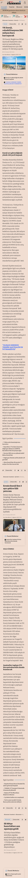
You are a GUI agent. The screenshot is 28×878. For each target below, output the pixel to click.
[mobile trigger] (2, 2)
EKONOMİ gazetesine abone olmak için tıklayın (14, 11)
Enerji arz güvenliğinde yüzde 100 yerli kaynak (13, 78)
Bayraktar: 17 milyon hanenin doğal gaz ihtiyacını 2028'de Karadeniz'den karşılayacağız (12, 448)
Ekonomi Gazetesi (7, 20)
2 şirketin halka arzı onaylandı (14, 797)
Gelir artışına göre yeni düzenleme (13, 874)
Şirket (17, 477)
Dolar (16, 15)
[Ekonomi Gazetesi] (14, 3)
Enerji (16, 20)
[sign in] (25, 2)
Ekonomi (18, 814)
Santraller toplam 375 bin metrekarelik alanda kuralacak (13, 541)
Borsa (5, 15)
